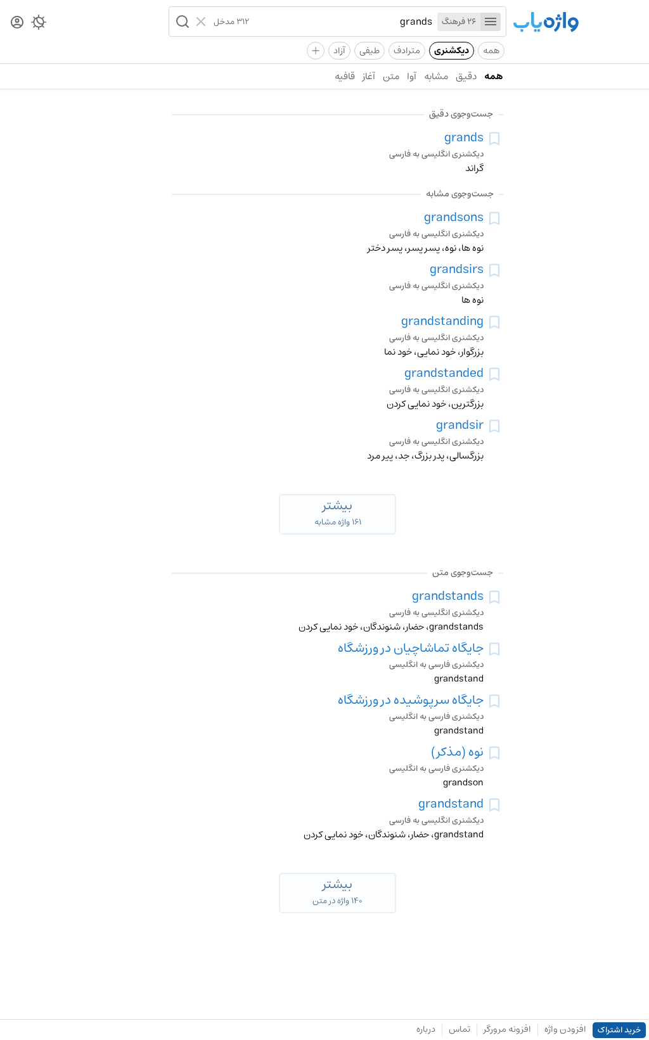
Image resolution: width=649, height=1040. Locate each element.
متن (391, 76)
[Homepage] (546, 23)
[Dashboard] (17, 23)
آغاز (369, 76)
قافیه (345, 76)
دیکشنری (451, 50)
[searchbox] (340, 21)
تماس (459, 1029)
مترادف (407, 50)
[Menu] (490, 22)
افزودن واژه (565, 1029)
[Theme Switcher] (38, 24)
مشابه (436, 76)
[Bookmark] (494, 139)
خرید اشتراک (619, 1030)
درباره (425, 1029)
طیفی (369, 50)
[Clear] (202, 21)
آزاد (339, 50)
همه (491, 50)
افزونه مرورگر (507, 1029)
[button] (181, 21)
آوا (411, 76)
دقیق (466, 76)
